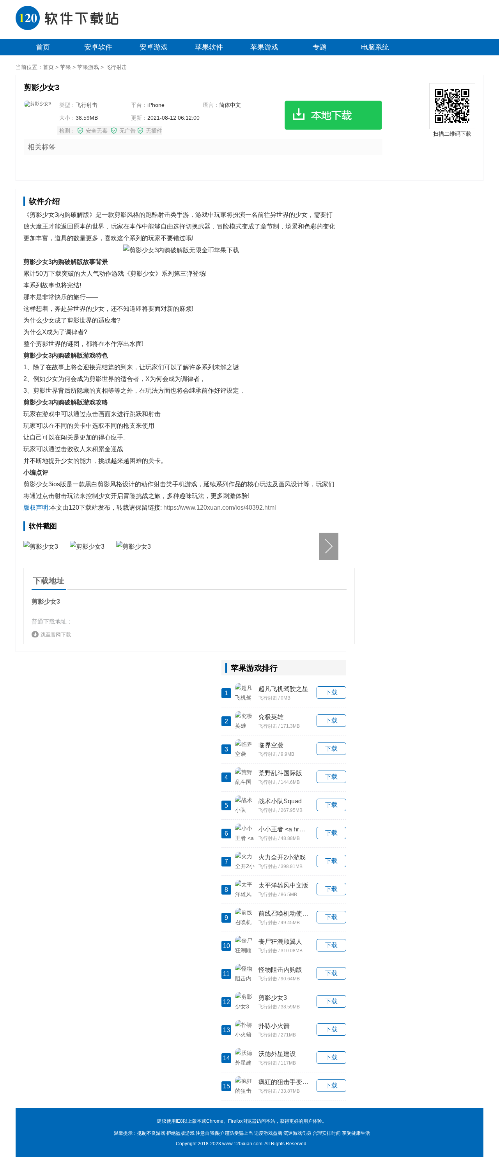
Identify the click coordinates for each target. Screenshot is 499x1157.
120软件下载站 (72, 19)
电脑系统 (375, 47)
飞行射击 (116, 67)
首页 (43, 47)
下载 (331, 692)
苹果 (65, 67)
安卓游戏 (154, 47)
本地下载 (333, 115)
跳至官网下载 (56, 635)
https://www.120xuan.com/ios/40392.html (219, 507)
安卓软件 (98, 47)
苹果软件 (209, 47)
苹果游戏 (264, 47)
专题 (320, 47)
